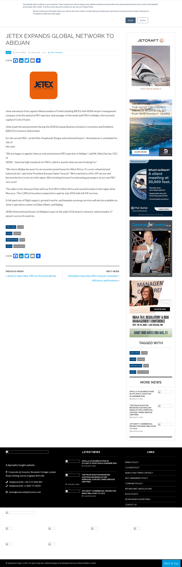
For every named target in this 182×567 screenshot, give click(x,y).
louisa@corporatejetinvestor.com (25, 492)
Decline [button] (143, 20)
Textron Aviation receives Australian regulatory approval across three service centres (141, 410)
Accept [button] (130, 20)
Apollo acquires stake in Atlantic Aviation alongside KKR (142, 393)
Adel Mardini (19, 246)
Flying (20, 227)
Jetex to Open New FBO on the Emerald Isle (31, 275)
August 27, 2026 (90, 466)
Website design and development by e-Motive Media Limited (70, 563)
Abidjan (17, 233)
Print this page (56, 52)
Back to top (171, 563)
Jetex (22, 240)
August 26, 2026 (90, 496)
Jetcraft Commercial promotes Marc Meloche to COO (143, 426)
